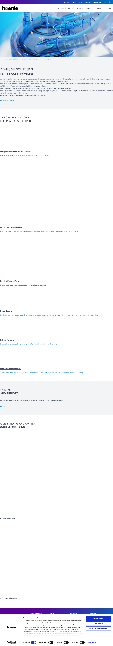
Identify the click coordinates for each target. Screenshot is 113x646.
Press (74, 2)
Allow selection (98, 623)
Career (80, 2)
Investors (87, 2)
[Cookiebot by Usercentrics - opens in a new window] (11, 642)
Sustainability (97, 2)
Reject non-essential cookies (98, 628)
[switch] (50, 642)
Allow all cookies (98, 618)
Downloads (66, 2)
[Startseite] (3, 59)
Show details (92, 642)
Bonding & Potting (34, 59)
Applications (23, 59)
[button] (105, 2)
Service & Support (83, 8)
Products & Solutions (65, 8)
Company (97, 8)
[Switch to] (109, 2)
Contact (108, 8)
